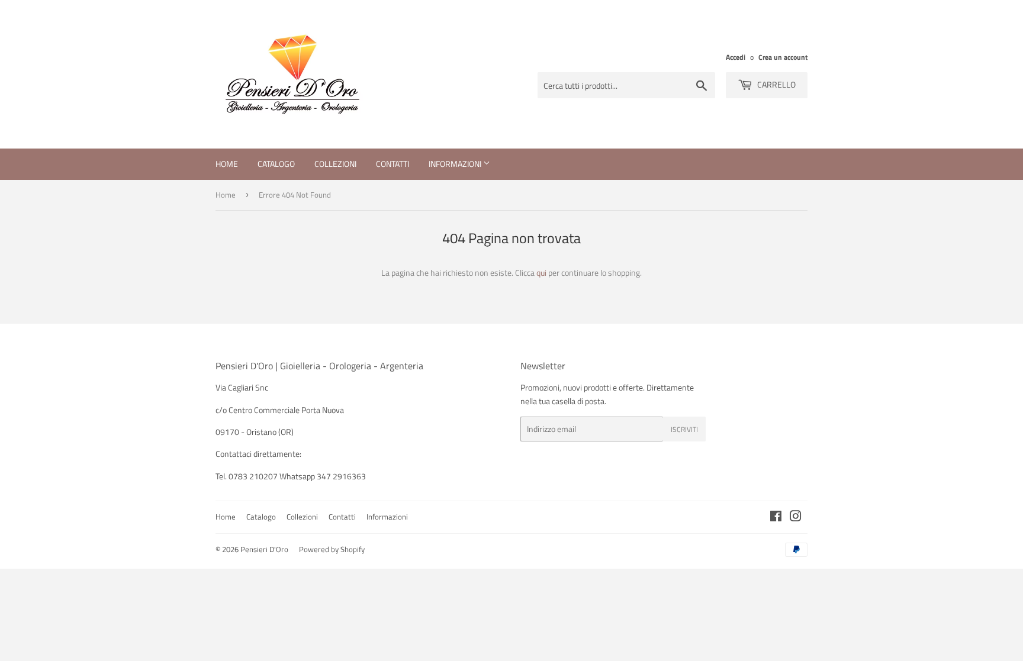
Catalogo (276, 163)
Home (226, 163)
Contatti (392, 163)
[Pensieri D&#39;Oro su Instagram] (796, 517)
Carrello (775, 84)
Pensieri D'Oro (264, 549)
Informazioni (456, 163)
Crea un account (783, 57)
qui (541, 272)
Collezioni (335, 163)
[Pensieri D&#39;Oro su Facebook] (776, 517)
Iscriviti (684, 429)
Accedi (735, 57)
